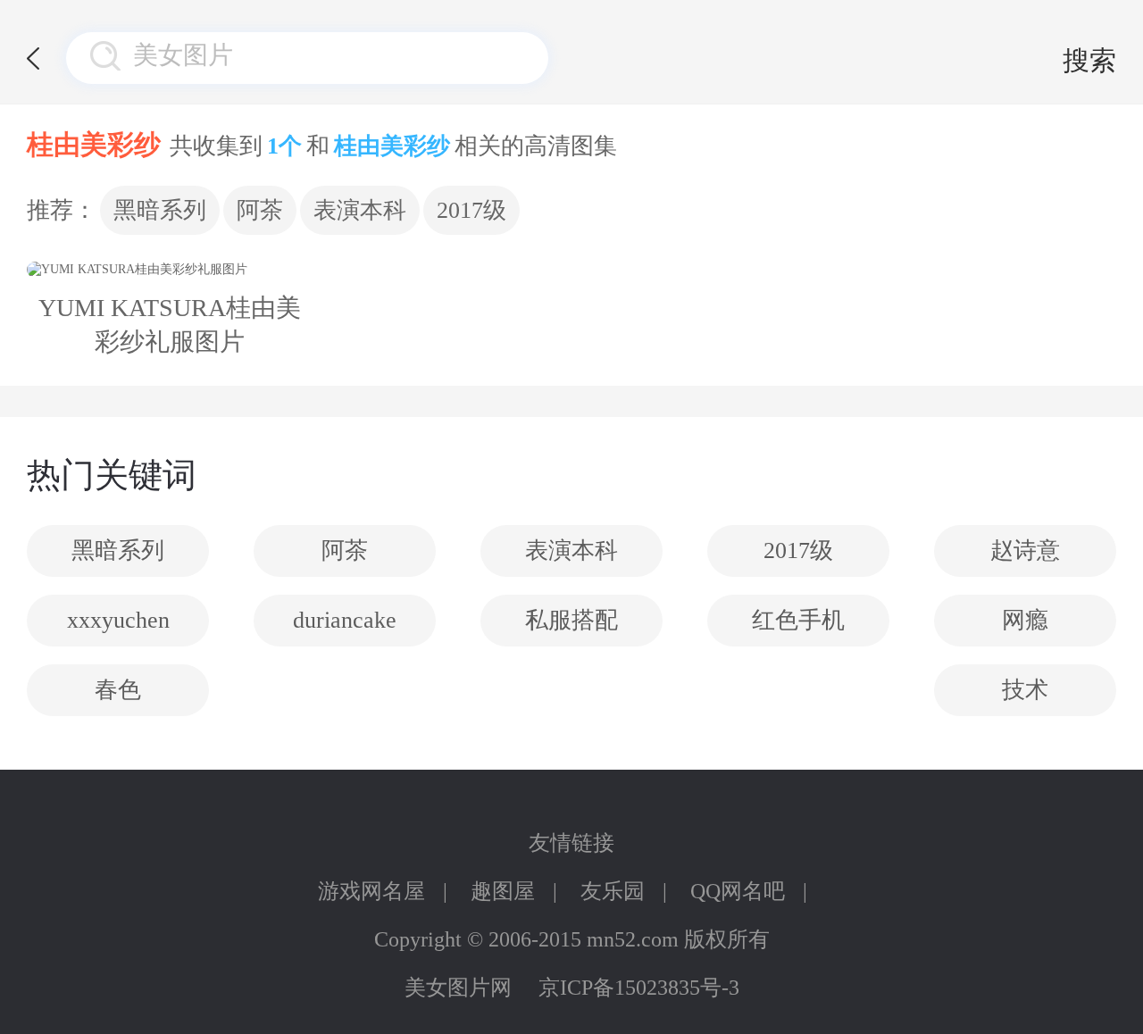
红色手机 (798, 620)
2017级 (471, 210)
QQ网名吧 (737, 891)
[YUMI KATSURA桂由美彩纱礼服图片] (170, 270)
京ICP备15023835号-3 (638, 987)
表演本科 (359, 210)
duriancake (344, 620)
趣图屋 (503, 891)
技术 (1025, 690)
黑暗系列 (159, 210)
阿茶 (260, 210)
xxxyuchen (118, 620)
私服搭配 (571, 620)
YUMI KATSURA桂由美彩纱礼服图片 (169, 324)
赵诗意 (1025, 550)
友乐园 (612, 891)
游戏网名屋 (371, 891)
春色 (118, 690)
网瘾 (1025, 620)
